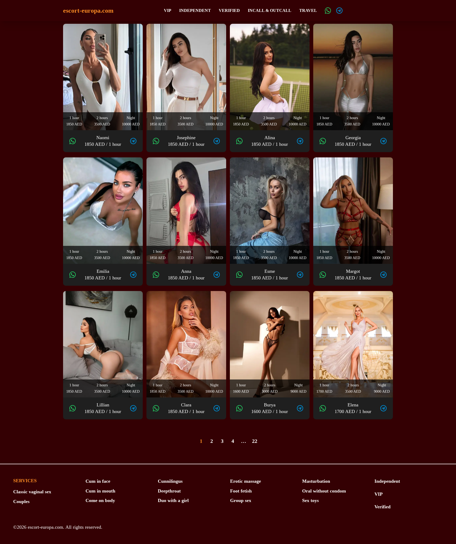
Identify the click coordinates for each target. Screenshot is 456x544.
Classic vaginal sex (32, 491)
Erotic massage (245, 481)
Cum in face (98, 481)
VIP (167, 10)
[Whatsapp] (328, 10)
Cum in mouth (100, 491)
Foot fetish (241, 491)
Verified (229, 10)
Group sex (240, 500)
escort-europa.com (88, 10)
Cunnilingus (170, 481)
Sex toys (310, 500)
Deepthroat (169, 491)
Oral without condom (324, 491)
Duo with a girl (173, 500)
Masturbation (316, 481)
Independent (195, 10)
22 (254, 441)
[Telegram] (339, 10)
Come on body (100, 500)
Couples (21, 501)
